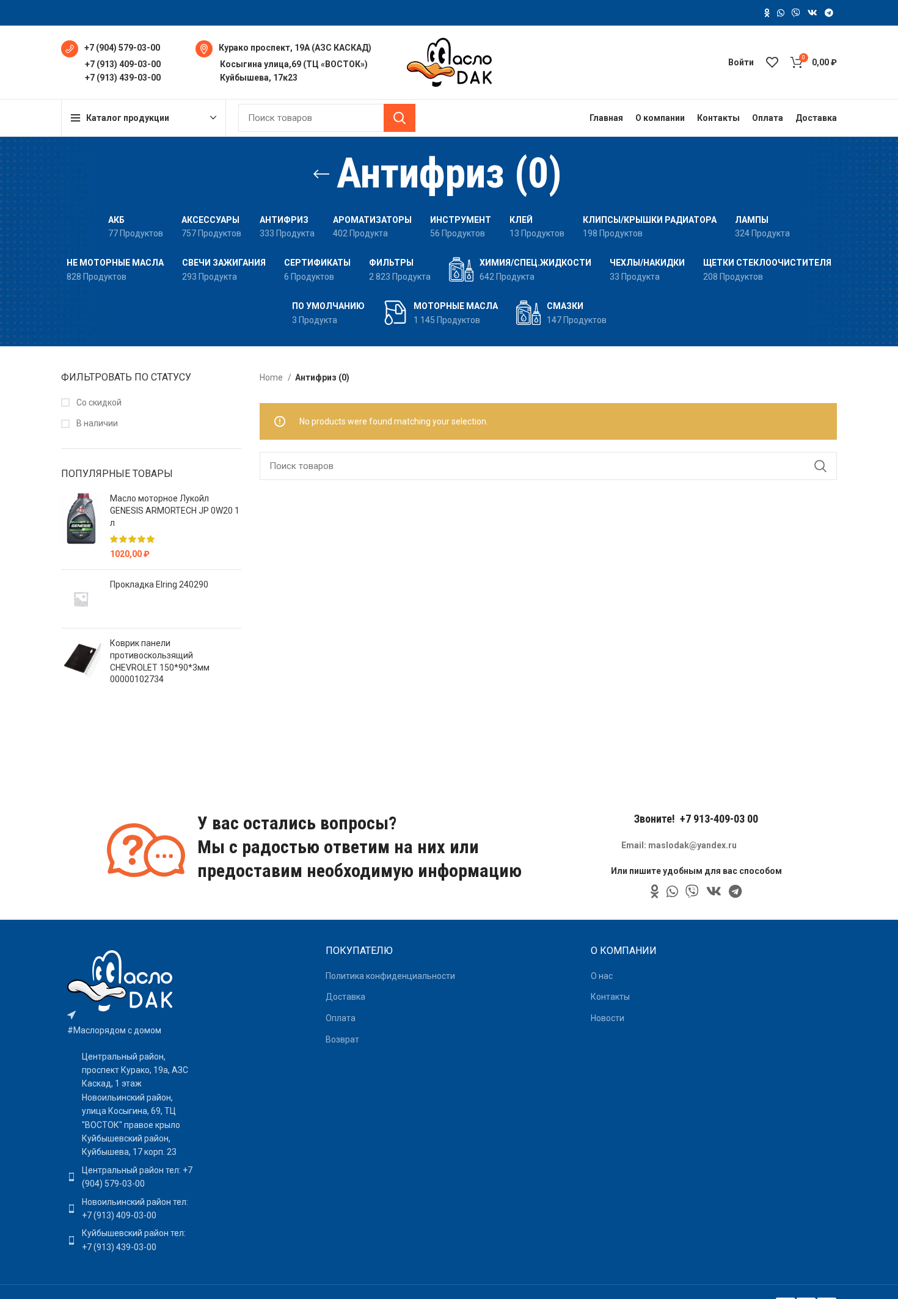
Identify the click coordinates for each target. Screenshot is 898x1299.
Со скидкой (98, 402)
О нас (602, 976)
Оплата (341, 1018)
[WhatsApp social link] (780, 13)
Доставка (345, 997)
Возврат (342, 1039)
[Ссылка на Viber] (796, 13)
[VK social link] (812, 13)
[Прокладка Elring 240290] (81, 599)
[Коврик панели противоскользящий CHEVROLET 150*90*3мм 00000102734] (81, 664)
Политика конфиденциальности (390, 976)
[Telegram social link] (829, 13)
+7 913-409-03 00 (719, 818)
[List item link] (130, 1177)
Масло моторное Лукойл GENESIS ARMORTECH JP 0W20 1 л (174, 510)
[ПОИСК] (399, 118)
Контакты (610, 997)
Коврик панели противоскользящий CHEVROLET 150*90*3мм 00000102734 (160, 661)
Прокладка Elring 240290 (159, 584)
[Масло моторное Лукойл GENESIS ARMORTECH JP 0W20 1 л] (81, 526)
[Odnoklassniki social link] (767, 13)
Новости (607, 1018)
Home (272, 377)
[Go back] (321, 174)
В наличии (96, 423)
